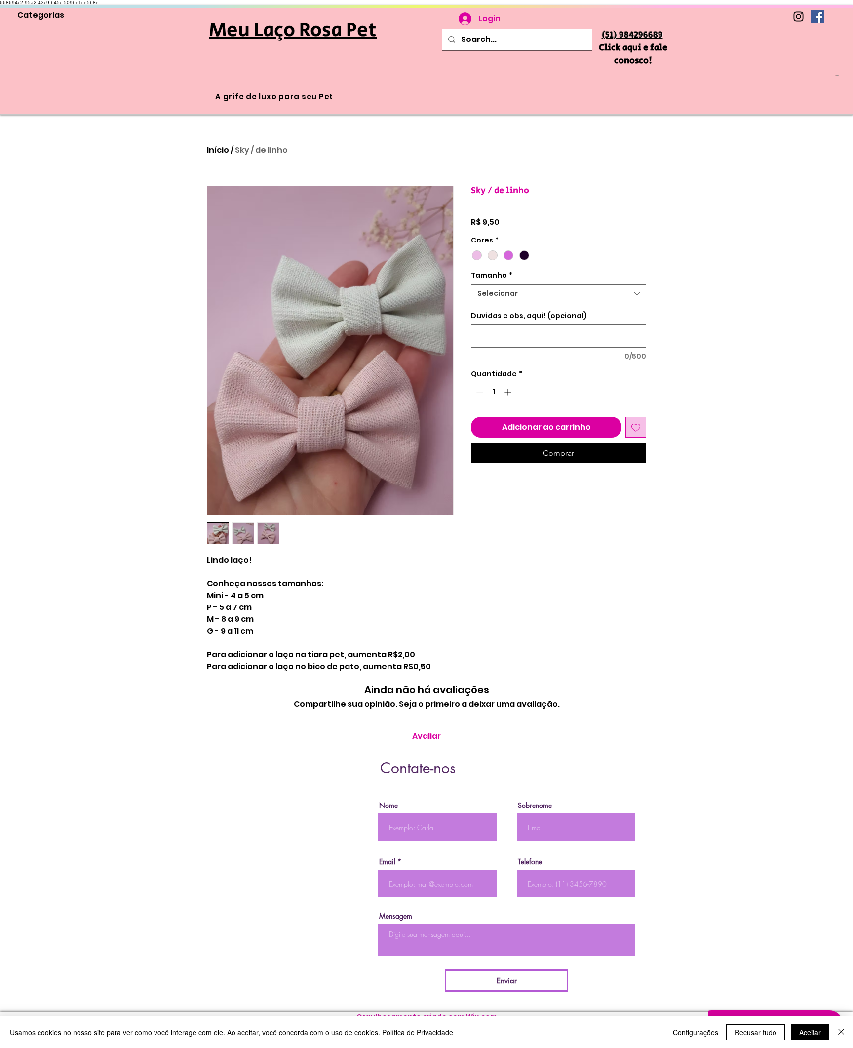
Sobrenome (535, 805)
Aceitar (810, 1032)
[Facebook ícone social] (817, 16)
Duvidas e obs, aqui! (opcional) (529, 316)
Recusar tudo (755, 1032)
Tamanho (491, 275)
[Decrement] (478, 392)
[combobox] (558, 293)
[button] (837, 75)
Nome (388, 805)
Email (387, 861)
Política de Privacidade (417, 1032)
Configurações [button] (695, 1032)
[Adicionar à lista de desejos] (635, 427)
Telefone (530, 861)
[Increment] (509, 392)
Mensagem (395, 916)
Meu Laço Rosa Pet (293, 30)
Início (218, 150)
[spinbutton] (494, 392)
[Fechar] (841, 1032)
